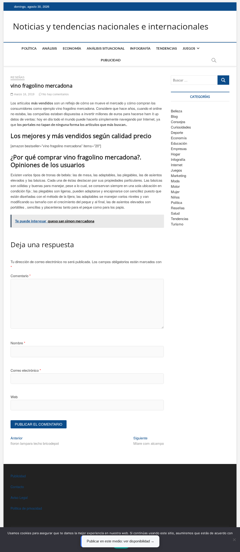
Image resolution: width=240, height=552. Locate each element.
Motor (175, 186)
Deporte (177, 132)
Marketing (178, 175)
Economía (72, 48)
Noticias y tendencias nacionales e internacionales (110, 26)
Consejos (178, 121)
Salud (175, 213)
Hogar (175, 153)
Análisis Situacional (105, 48)
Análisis (49, 48)
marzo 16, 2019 (23, 94)
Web (14, 396)
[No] (234, 539)
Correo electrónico (26, 370)
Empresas (179, 148)
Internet (176, 164)
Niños (175, 197)
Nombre (18, 342)
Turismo (177, 223)
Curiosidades (181, 127)
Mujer (175, 191)
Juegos (176, 170)
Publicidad (110, 60)
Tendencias (166, 48)
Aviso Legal (19, 497)
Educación (179, 143)
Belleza (176, 110)
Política (29, 48)
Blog (174, 116)
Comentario (21, 275)
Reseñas (17, 77)
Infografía (140, 48)
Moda (175, 180)
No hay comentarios (55, 94)
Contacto (17, 486)
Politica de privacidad (26, 508)
